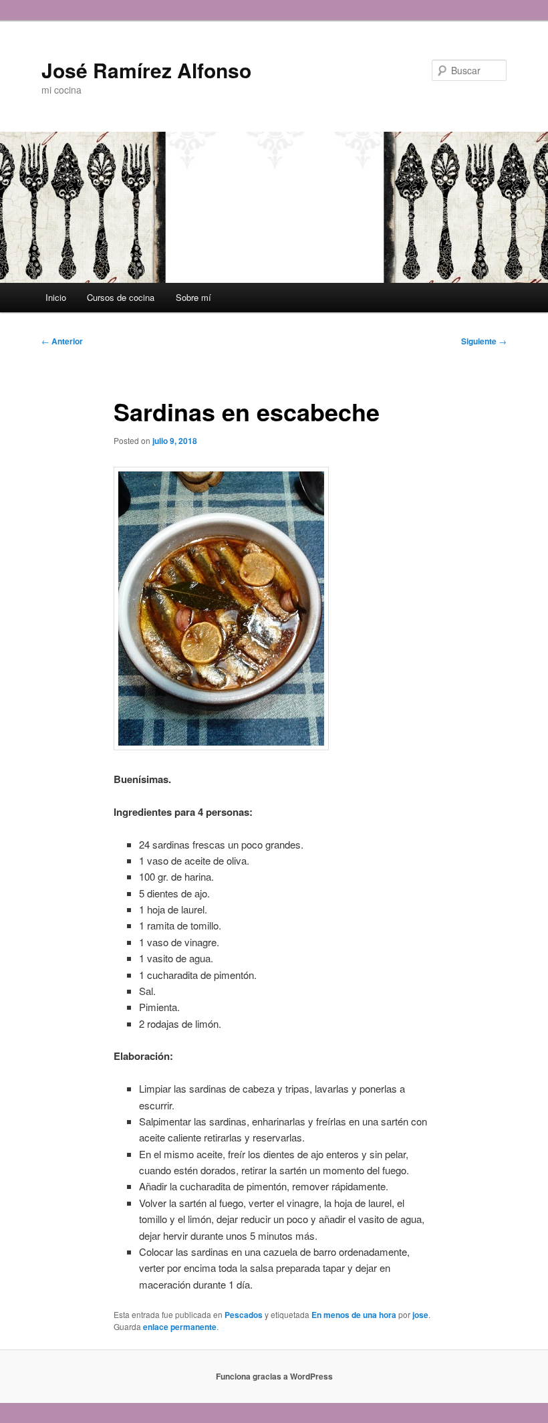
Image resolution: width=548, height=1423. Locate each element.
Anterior (62, 341)
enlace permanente (180, 1327)
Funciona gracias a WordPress (274, 1376)
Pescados (244, 1315)
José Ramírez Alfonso (146, 70)
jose (420, 1315)
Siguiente (484, 341)
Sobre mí (193, 297)
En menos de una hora (353, 1315)
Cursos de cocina (120, 297)
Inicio (55, 297)
